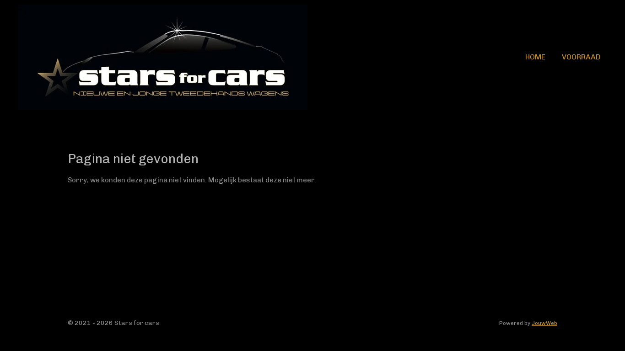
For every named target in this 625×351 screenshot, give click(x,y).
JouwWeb (544, 323)
